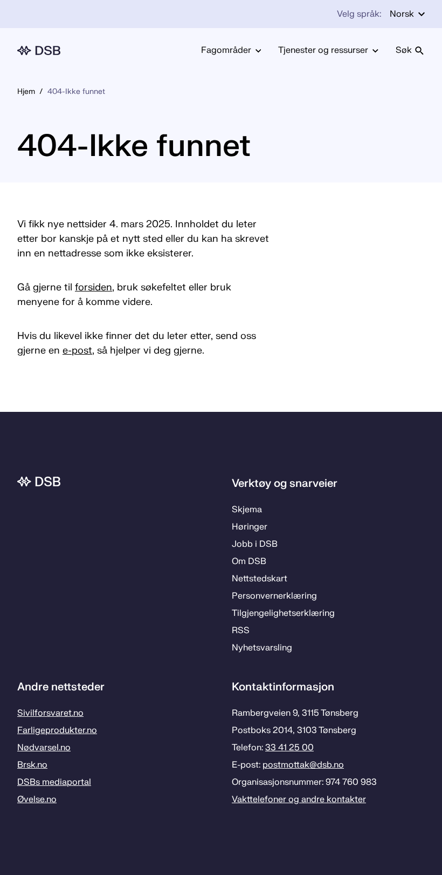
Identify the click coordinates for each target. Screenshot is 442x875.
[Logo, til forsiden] (38, 50)
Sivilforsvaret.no (50, 713)
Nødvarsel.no (44, 747)
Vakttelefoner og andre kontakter (299, 799)
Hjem (26, 91)
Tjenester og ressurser (323, 50)
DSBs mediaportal (54, 782)
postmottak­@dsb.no (303, 764)
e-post (77, 350)
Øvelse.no (37, 799)
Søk (404, 50)
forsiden (93, 287)
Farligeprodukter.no (57, 730)
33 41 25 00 (289, 747)
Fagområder (226, 50)
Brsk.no (32, 764)
